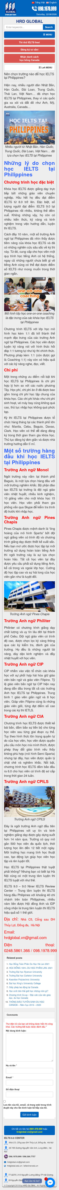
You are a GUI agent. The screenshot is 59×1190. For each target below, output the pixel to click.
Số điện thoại (13, 1089)
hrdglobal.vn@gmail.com (25, 937)
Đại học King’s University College (25, 983)
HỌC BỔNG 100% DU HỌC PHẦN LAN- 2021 (31, 967)
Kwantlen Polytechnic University (24, 979)
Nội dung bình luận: (16, 1030)
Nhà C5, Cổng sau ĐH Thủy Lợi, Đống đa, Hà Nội (30, 1142)
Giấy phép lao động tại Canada (23, 987)
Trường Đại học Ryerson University (25, 971)
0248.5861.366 (17, 950)
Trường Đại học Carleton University (25, 975)
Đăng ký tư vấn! (30, 49)
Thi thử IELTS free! (29, 42)
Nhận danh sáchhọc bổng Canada (29, 58)
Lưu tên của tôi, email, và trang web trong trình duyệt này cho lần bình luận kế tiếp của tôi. (27, 1106)
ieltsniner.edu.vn (31, 1165)
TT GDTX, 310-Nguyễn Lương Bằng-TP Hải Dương (30, 1174)
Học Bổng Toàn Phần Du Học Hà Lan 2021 (29, 963)
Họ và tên (10, 1065)
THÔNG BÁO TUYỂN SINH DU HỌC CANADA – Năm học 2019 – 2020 (26, 1003)
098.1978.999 (45, 950)
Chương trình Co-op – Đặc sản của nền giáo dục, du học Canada (30, 996)
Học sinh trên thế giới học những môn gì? (28, 990)
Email (9, 1077)
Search (49, 27)
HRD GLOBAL (29, 1185)
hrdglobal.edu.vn (14, 1165)
